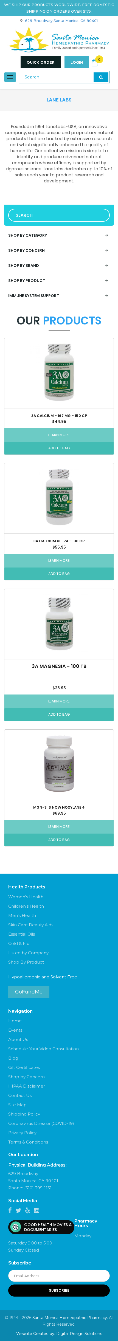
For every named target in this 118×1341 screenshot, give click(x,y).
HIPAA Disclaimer (26, 1086)
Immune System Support (33, 295)
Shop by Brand (23, 265)
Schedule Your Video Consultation (43, 1048)
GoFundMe (29, 992)
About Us (18, 1039)
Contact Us (20, 1095)
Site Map (17, 1104)
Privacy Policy (22, 1132)
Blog (13, 1058)
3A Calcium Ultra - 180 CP (59, 541)
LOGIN (77, 62)
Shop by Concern (26, 250)
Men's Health (22, 915)
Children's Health (26, 906)
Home (15, 1020)
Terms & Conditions (28, 1142)
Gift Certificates (24, 1067)
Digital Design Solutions (79, 1333)
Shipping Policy (24, 1114)
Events (15, 1030)
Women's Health (25, 896)
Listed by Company (28, 952)
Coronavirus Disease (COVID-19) (41, 1123)
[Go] (101, 77)
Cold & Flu (18, 943)
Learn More (59, 434)
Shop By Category (27, 235)
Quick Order (41, 62)
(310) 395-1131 (38, 1187)
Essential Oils (21, 934)
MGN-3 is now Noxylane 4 (59, 807)
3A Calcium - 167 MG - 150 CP (59, 415)
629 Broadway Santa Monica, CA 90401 (61, 20)
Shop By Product (26, 962)
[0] (95, 62)
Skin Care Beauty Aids (30, 924)
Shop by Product (26, 280)
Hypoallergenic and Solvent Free (42, 976)
